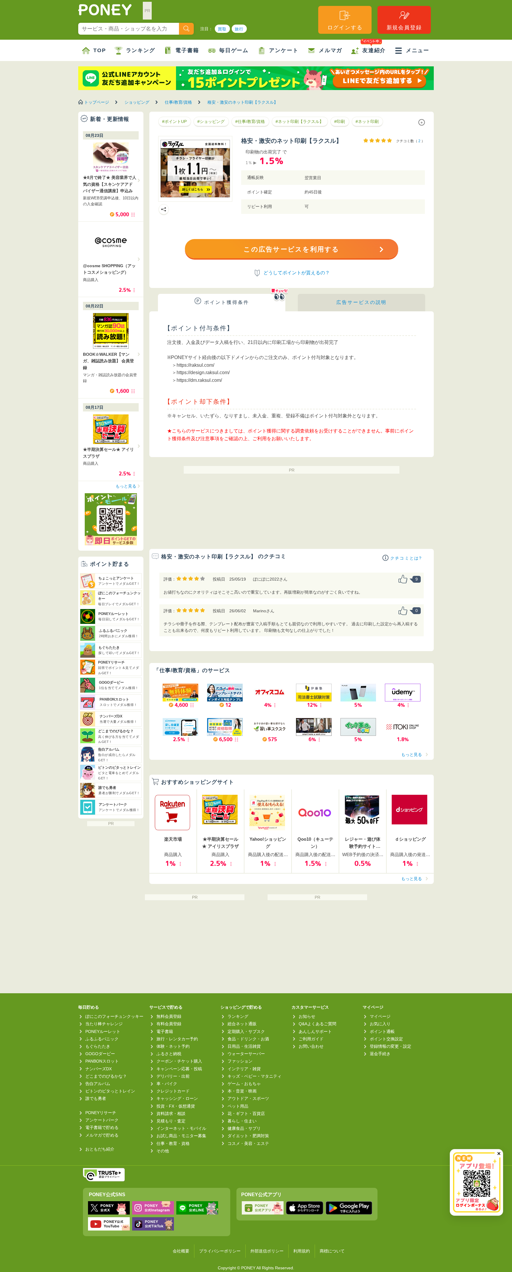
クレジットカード (173, 1091)
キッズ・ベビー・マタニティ (254, 1076)
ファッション (240, 1061)
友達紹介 (374, 50)
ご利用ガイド (311, 1038)
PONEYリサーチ (100, 1112)
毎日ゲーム (234, 50)
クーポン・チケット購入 (179, 1061)
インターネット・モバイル (181, 1128)
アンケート (283, 50)
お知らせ (307, 1016)
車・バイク (166, 1083)
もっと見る (411, 754)
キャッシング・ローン (177, 1098)
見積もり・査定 (170, 1121)
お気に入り (380, 1023)
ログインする (345, 28)
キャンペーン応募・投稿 (179, 1068)
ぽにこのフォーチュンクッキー (114, 1016)
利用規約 (301, 1251)
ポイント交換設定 (386, 1038)
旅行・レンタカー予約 (177, 1038)
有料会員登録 (168, 1023)
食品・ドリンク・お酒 (248, 1038)
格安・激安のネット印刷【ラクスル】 (242, 102)
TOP (99, 50)
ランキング (140, 50)
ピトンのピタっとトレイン (110, 1091)
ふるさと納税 (168, 1053)
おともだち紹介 (99, 1149)
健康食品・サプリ (244, 1128)
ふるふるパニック (102, 1038)
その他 (162, 1150)
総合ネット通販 (242, 1023)
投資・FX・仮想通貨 (175, 1106)
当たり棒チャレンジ (104, 1023)
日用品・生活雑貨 (244, 1046)
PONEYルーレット (102, 1031)
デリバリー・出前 (173, 1076)
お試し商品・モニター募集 (181, 1135)
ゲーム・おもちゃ (244, 1083)
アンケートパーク (102, 1120)
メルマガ (330, 50)
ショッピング (136, 102)
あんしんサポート (315, 1031)
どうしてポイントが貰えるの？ (296, 272)
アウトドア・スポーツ (248, 1098)
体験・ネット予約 (173, 1046)
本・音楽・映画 (242, 1091)
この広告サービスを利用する (291, 249)
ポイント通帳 (382, 1031)
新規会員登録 (404, 28)
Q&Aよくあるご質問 (317, 1023)
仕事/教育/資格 (178, 102)
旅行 (239, 29)
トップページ (96, 102)
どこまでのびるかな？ (106, 1076)
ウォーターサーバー (246, 1053)
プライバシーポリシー (220, 1251)
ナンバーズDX (98, 1068)
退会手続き (380, 1053)
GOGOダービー (100, 1053)
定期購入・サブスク (246, 1031)
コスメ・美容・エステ (248, 1143)
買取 (222, 29)
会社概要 (181, 1251)
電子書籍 (187, 50)
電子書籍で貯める (102, 1127)
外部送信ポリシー (267, 1251)
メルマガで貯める (102, 1135)
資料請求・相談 (170, 1113)
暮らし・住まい (242, 1121)
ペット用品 (238, 1106)
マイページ (380, 1016)
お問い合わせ (311, 1046)
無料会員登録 (168, 1016)
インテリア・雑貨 (244, 1068)
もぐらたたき (97, 1046)
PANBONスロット (102, 1061)
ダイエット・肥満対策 (248, 1135)
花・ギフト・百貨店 (246, 1113)
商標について (332, 1251)
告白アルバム (97, 1083)
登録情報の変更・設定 (390, 1046)
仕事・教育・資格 (173, 1143)
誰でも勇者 (95, 1098)
